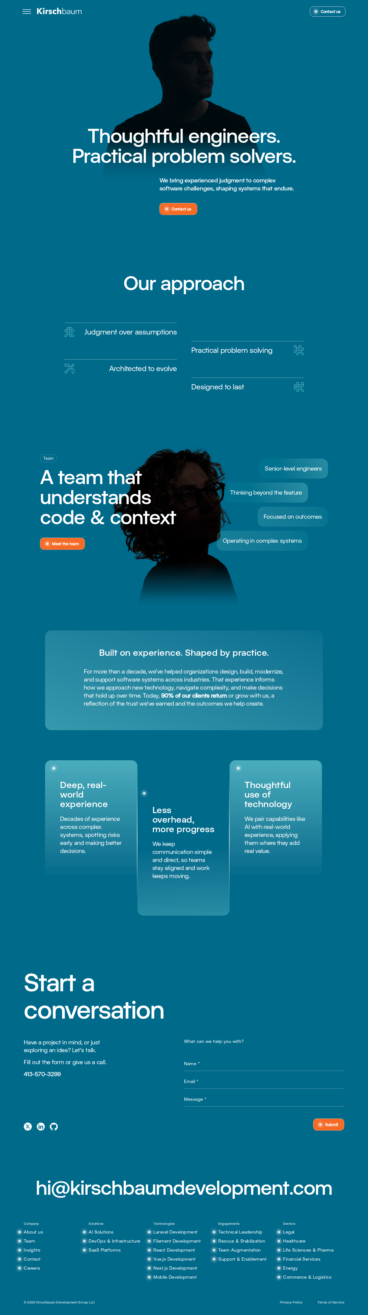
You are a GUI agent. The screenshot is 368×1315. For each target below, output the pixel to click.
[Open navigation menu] (27, 11)
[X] (28, 1127)
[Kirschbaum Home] (59, 12)
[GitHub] (54, 1127)
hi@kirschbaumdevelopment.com (184, 1187)
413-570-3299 (42, 1074)
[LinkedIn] (41, 1127)
